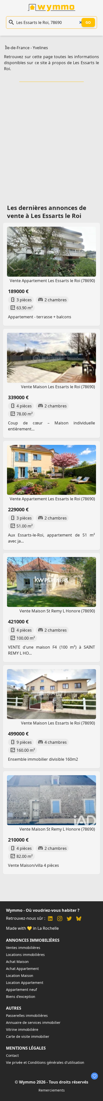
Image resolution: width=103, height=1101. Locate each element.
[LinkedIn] (50, 919)
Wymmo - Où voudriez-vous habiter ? (43, 910)
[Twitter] (69, 919)
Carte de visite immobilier (27, 1036)
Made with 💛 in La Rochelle (32, 928)
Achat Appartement (22, 968)
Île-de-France (17, 47)
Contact (12, 1055)
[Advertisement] (51, 141)
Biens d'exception (20, 996)
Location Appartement (24, 982)
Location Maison (19, 975)
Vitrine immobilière (22, 1029)
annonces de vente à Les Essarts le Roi (46, 211)
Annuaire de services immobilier (33, 1022)
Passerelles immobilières (27, 1015)
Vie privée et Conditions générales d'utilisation (45, 1062)
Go (88, 22)
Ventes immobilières (23, 947)
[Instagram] (60, 919)
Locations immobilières (25, 954)
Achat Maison (17, 961)
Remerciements (51, 1090)
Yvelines (40, 47)
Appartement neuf (21, 989)
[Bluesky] (79, 919)
